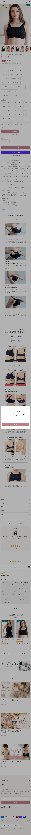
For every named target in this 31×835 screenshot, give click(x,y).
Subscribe (15, 424)
